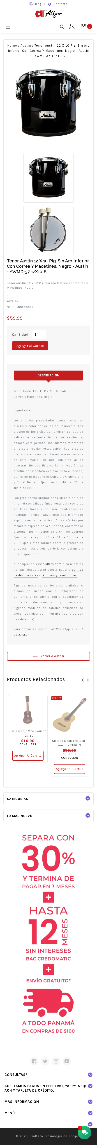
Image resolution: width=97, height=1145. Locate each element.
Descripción (49, 375)
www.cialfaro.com (48, 564)
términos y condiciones (59, 575)
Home (12, 46)
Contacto (60, 4)
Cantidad (20, 335)
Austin (26, 46)
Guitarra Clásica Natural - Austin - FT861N (69, 743)
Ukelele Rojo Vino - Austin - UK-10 (27, 733)
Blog (38, 4)
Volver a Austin (52, 656)
